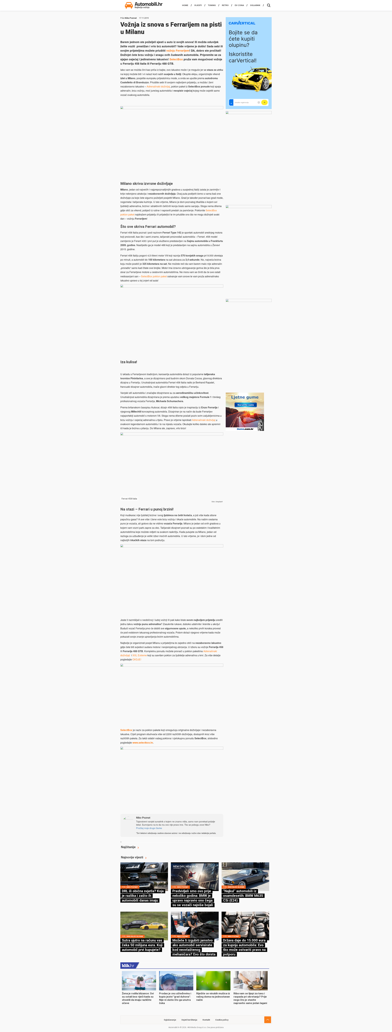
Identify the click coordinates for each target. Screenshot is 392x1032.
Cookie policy (221, 1020)
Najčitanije (128, 847)
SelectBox (176, 59)
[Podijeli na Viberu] (140, 808)
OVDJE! (136, 659)
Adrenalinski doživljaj (158, 86)
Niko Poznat (131, 18)
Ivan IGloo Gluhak (236, 887)
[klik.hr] (128, 965)
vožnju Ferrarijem (177, 50)
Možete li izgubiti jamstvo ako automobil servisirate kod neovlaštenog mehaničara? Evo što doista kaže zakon (193, 949)
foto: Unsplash (216, 502)
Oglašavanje (170, 1020)
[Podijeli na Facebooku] (123, 808)
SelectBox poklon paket (154, 276)
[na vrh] (267, 1019)
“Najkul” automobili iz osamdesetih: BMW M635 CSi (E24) (243, 895)
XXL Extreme (139, 655)
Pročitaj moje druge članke (149, 828)
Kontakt (206, 1020)
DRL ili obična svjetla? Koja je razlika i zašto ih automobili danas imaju (143, 895)
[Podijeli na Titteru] (149, 808)
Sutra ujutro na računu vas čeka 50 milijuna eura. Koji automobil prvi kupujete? (142, 945)
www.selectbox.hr (142, 742)
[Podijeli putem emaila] (157, 808)
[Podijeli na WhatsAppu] (132, 808)
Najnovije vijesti (132, 857)
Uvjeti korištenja (189, 1020)
